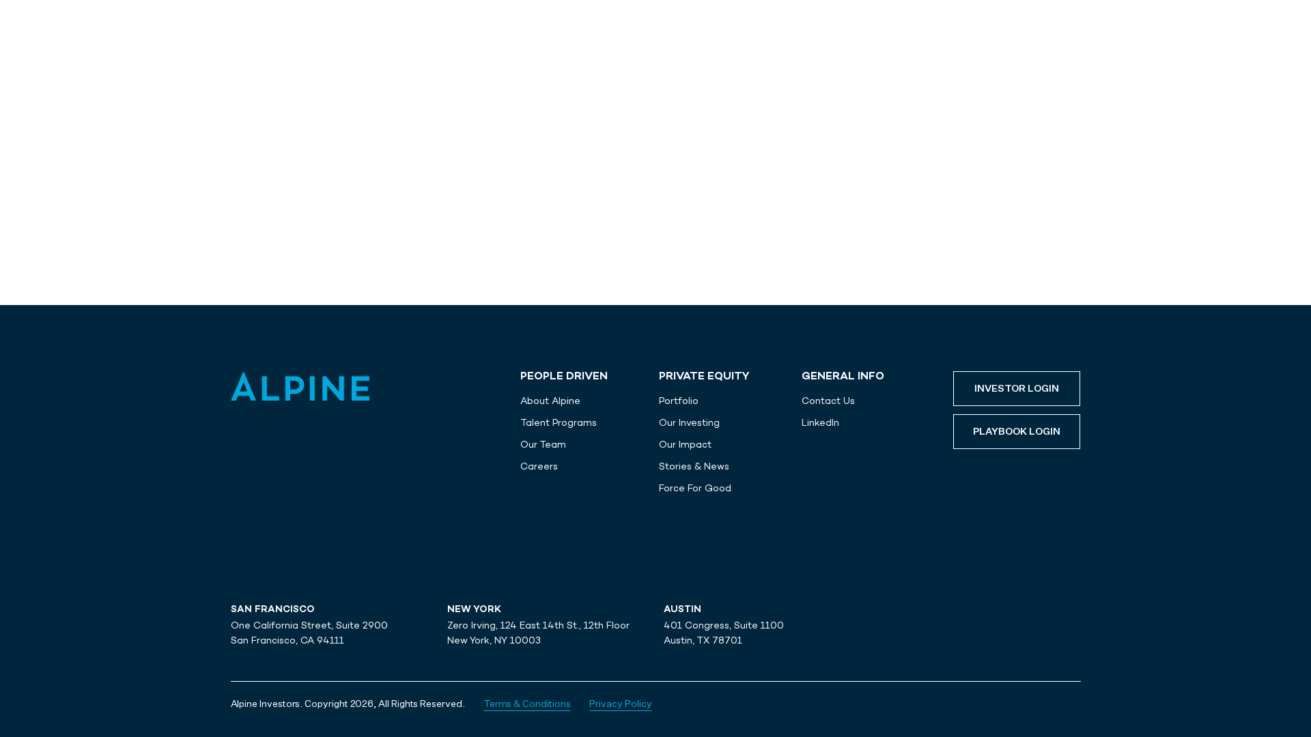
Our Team (543, 444)
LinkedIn (820, 422)
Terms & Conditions (527, 704)
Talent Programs (558, 422)
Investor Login (1016, 389)
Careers (539, 466)
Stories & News (694, 466)
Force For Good (695, 488)
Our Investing (689, 422)
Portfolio (679, 400)
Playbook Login (1016, 432)
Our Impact (685, 444)
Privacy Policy (620, 704)
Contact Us (828, 400)
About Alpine (550, 400)
